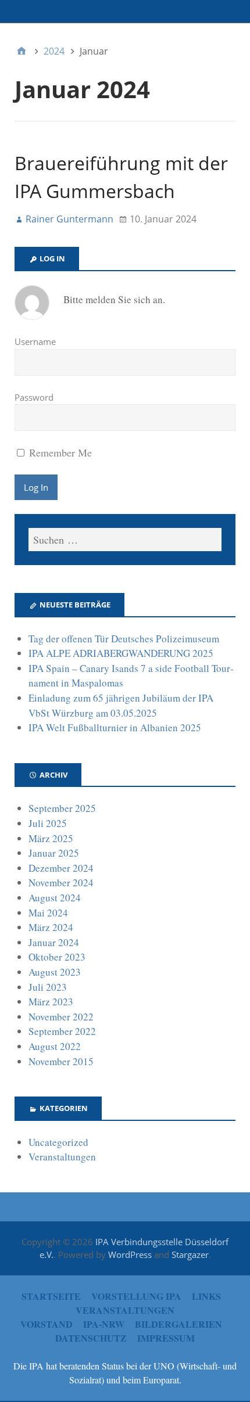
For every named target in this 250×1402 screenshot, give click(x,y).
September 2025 (62, 808)
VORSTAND (46, 1324)
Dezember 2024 (61, 868)
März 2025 (50, 838)
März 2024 (50, 927)
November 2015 (61, 1061)
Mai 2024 (48, 912)
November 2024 (61, 882)
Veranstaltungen (62, 1156)
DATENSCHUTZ (91, 1338)
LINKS (206, 1296)
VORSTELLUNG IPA (136, 1296)
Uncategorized (58, 1142)
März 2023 (50, 1001)
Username (35, 341)
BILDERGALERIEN (178, 1324)
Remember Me (59, 452)
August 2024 (54, 897)
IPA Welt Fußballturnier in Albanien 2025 (114, 727)
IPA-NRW (103, 1324)
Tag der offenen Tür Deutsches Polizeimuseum (123, 638)
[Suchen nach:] (125, 539)
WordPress (130, 1254)
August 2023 (54, 972)
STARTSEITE (51, 1296)
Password (34, 397)
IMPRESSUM (166, 1338)
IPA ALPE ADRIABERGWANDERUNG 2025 (120, 653)
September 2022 (62, 1031)
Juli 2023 (47, 987)
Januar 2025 (53, 853)
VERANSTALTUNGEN (125, 1310)
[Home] (21, 51)
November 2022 (61, 1016)
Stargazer (190, 1254)
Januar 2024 (53, 942)
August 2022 (54, 1046)
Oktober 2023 (56, 957)
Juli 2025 (47, 823)
